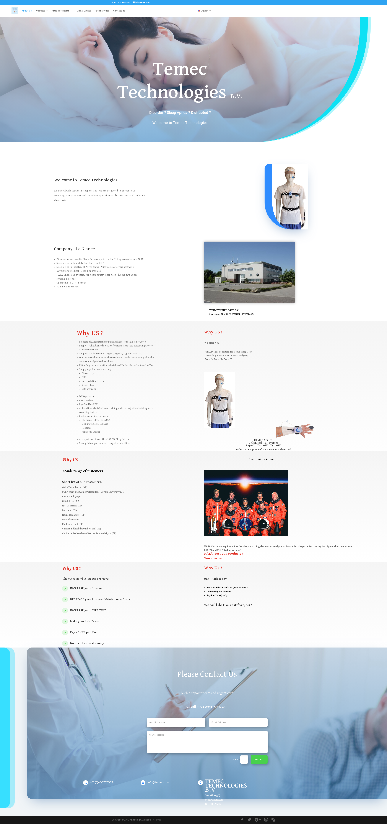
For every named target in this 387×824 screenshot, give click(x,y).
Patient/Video (102, 11)
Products (40, 11)
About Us (27, 11)
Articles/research (61, 11)
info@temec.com (158, 782)
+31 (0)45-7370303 (101, 782)
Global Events (83, 11)
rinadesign (135, 819)
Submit (259, 759)
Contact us (119, 11)
